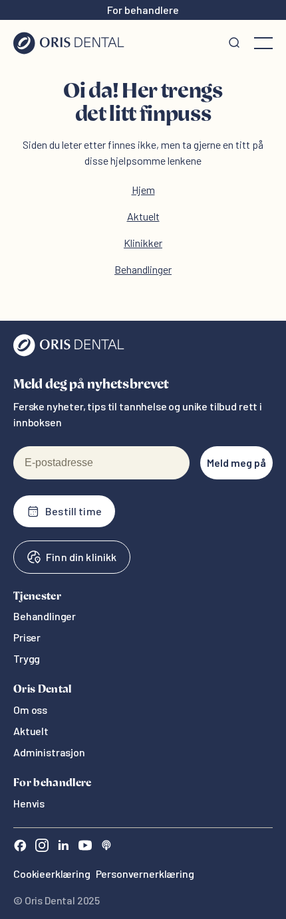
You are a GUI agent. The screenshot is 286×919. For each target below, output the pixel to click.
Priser (27, 637)
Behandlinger (143, 269)
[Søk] (234, 43)
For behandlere (143, 9)
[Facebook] (20, 847)
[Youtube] (85, 847)
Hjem (143, 189)
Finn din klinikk (81, 556)
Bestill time (73, 511)
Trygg (26, 658)
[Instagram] (42, 847)
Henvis (29, 803)
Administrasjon (49, 752)
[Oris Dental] (68, 353)
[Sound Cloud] (106, 847)
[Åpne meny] (263, 43)
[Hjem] (68, 43)
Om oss (30, 709)
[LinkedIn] (63, 847)
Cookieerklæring (51, 873)
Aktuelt (143, 216)
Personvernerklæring (145, 873)
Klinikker (143, 242)
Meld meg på (236, 462)
